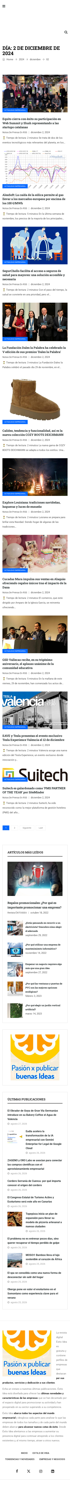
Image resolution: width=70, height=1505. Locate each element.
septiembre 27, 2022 (36, 972)
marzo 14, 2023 (33, 1013)
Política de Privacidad (26, 1492)
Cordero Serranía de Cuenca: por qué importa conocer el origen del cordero (34, 1183)
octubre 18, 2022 (39, 912)
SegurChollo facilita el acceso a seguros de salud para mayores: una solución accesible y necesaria (33, 275)
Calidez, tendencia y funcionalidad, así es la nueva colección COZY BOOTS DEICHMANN (32, 433)
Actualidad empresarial (15, 110)
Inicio (24, 1453)
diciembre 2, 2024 (40, 132)
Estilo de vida (41, 1453)
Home (9, 59)
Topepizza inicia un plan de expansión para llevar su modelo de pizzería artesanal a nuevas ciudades (44, 1220)
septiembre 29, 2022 (36, 935)
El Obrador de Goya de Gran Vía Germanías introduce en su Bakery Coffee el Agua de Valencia (32, 1115)
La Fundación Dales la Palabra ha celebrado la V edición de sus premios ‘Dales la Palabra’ (34, 350)
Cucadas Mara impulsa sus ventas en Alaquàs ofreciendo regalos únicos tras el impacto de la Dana (34, 583)
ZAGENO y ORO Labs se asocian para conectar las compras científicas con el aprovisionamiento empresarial (34, 1164)
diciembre (35, 59)
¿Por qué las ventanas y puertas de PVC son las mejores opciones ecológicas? (43, 987)
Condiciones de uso (35, 1497)
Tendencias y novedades (20, 1459)
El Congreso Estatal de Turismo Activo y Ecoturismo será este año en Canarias (30, 1199)
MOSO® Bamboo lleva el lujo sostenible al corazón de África (44, 1257)
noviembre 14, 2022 (35, 952)
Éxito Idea (53, 1487)
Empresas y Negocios (52, 1459)
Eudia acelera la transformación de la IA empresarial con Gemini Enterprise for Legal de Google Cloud (44, 1140)
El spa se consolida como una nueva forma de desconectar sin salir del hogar (34, 1275)
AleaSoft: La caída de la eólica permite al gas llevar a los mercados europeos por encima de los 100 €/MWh (33, 199)
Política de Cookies (50, 1492)
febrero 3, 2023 (33, 996)
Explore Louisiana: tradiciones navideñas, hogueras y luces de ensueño (31, 504)
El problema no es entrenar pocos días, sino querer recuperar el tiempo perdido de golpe (33, 1240)
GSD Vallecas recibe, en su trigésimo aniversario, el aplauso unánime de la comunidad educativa (28, 664)
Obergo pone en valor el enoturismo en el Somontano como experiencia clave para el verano (32, 1293)
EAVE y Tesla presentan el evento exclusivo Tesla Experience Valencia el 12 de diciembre (33, 738)
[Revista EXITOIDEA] (35, 19)
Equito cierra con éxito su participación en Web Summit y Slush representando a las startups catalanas (31, 123)
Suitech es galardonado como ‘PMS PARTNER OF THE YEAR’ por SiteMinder (33, 790)
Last (41, 828)
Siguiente (27, 828)
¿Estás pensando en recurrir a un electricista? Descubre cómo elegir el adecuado (43, 926)
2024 (21, 59)
